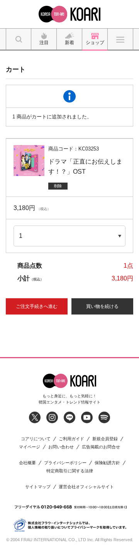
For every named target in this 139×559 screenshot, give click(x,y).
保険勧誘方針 (107, 463)
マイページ (29, 447)
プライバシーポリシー (65, 463)
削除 (58, 186)
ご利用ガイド (71, 439)
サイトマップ (38, 487)
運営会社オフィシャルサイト (86, 487)
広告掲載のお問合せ (101, 447)
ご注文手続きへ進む (37, 306)
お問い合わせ (61, 447)
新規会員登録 (105, 439)
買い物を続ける (102, 306)
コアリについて (36, 439)
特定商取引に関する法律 (69, 471)
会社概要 (27, 463)
